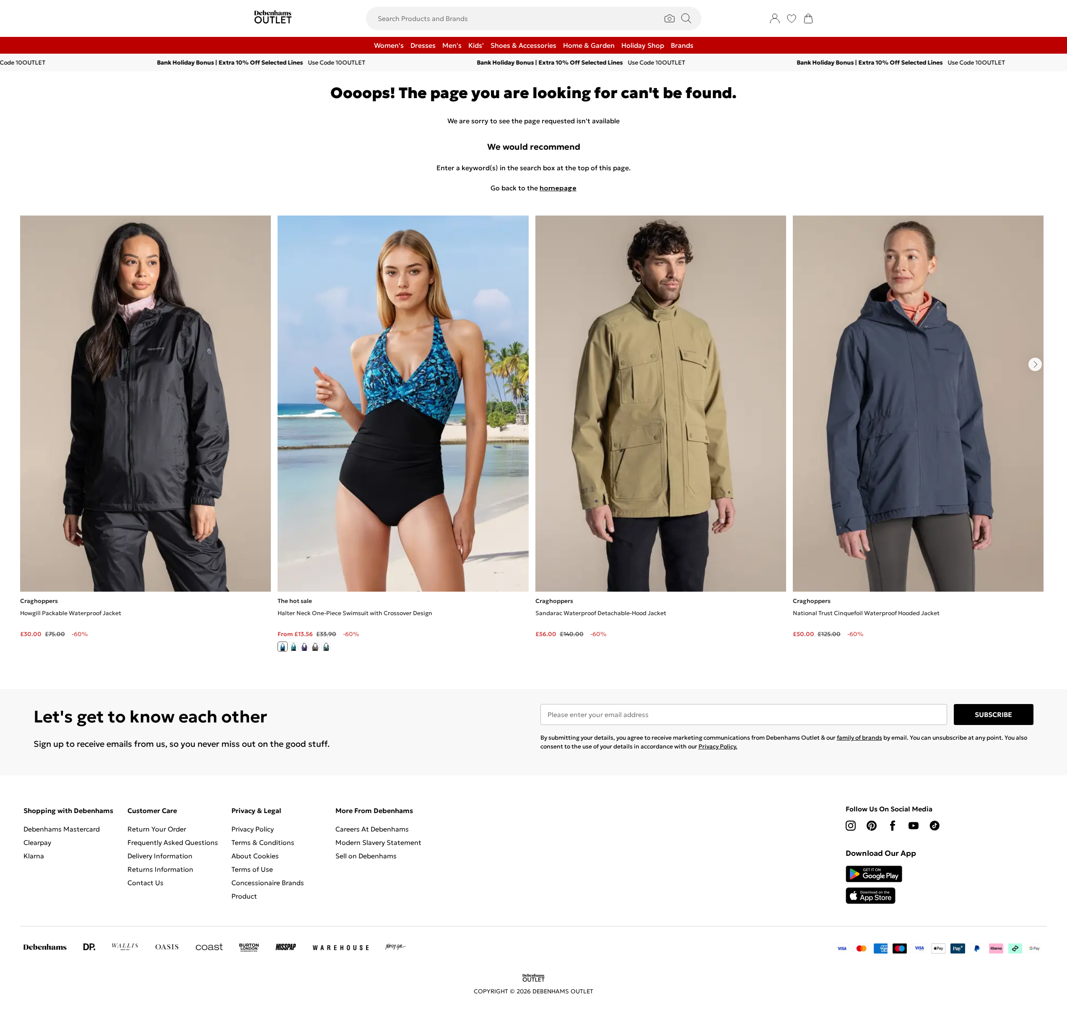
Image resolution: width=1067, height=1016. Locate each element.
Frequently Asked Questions (172, 842)
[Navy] (304, 646)
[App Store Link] (874, 884)
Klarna (33, 856)
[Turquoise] (293, 646)
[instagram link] (851, 826)
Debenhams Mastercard (61, 829)
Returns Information (160, 869)
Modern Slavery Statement (378, 842)
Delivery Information (159, 856)
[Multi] (315, 646)
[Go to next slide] (1035, 364)
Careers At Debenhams (372, 829)
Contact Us (145, 882)
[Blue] (282, 646)
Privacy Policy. (717, 746)
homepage (558, 188)
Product (244, 896)
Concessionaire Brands (267, 882)
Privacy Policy (252, 829)
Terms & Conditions (262, 842)
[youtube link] (914, 826)
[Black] (326, 646)
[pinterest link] (872, 826)
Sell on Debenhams (366, 856)
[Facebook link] (893, 826)
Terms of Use (252, 869)
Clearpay (37, 842)
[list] (533, 439)
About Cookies (255, 856)
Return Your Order (156, 829)
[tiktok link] (934, 826)
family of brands (859, 737)
